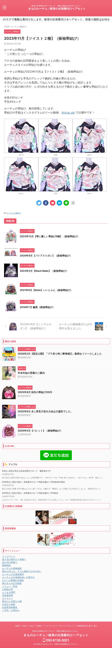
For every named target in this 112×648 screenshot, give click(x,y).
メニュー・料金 (9, 586)
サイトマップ (50, 626)
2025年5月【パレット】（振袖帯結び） (40, 430)
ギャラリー (7, 598)
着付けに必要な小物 (12, 601)
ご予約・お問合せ (11, 610)
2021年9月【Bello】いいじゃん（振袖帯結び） (46, 290)
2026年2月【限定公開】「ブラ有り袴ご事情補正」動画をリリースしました (60, 353)
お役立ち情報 (8, 604)
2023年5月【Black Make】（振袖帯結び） (44, 270)
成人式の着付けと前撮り (14, 559)
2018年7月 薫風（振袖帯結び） (37, 307)
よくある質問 (8, 592)
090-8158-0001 (57, 640)
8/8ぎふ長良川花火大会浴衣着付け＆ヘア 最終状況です (26, 471)
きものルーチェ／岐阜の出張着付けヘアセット (57, 8)
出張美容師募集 (9, 607)
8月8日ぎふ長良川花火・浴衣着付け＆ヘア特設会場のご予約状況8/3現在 (33, 482)
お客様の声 (7, 589)
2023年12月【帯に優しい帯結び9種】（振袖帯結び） (50, 236)
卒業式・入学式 (20, 626)
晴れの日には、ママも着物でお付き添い (21, 571)
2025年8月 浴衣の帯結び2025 (35, 392)
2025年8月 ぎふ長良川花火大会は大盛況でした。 (45, 411)
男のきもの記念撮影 (12, 583)
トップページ (8, 556)
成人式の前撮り (9, 562)
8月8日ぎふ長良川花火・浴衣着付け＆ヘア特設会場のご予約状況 (30, 493)
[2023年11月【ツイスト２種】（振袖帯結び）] (59, 203)
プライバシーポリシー (66, 626)
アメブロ (13, 464)
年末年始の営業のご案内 (31, 372)
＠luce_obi (68, 112)
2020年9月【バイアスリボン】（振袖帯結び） (46, 255)
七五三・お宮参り (35, 626)
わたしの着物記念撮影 (13, 580)
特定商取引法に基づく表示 (87, 626)
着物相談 (6, 565)
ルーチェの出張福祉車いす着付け (18, 577)
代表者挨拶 (7, 595)
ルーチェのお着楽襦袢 (13, 574)
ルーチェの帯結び (14, 213)
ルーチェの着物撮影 (12, 568)
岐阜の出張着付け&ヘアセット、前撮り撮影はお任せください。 (56, 631)
